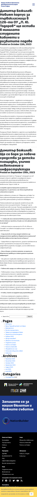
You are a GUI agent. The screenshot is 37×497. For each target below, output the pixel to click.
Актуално (9, 324)
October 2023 (10, 363)
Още (3, 467)
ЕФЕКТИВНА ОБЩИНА (8, 461)
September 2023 (10, 365)
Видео (4, 447)
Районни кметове (11, 347)
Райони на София (11, 345)
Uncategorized (10, 377)
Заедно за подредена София (14, 332)
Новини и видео (24, 453)
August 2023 (9, 367)
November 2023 (10, 361)
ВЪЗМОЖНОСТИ (7, 456)
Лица (21, 437)
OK (31, 494)
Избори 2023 (10, 336)
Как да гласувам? (11, 338)
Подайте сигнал (11, 342)
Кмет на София (7, 437)
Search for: (6, 316)
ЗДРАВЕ (4, 453)
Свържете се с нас (11, 349)
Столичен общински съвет (14, 351)
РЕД (3, 458)
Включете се (10, 328)
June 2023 (8, 371)
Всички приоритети (12, 330)
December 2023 (10, 359)
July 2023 (8, 369)
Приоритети (6, 442)
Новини (4, 445)
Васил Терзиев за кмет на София (16, 326)
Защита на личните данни (14, 334)
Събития (8, 353)
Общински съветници (26, 440)
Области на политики (12, 340)
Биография (5, 440)
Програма (5, 451)
